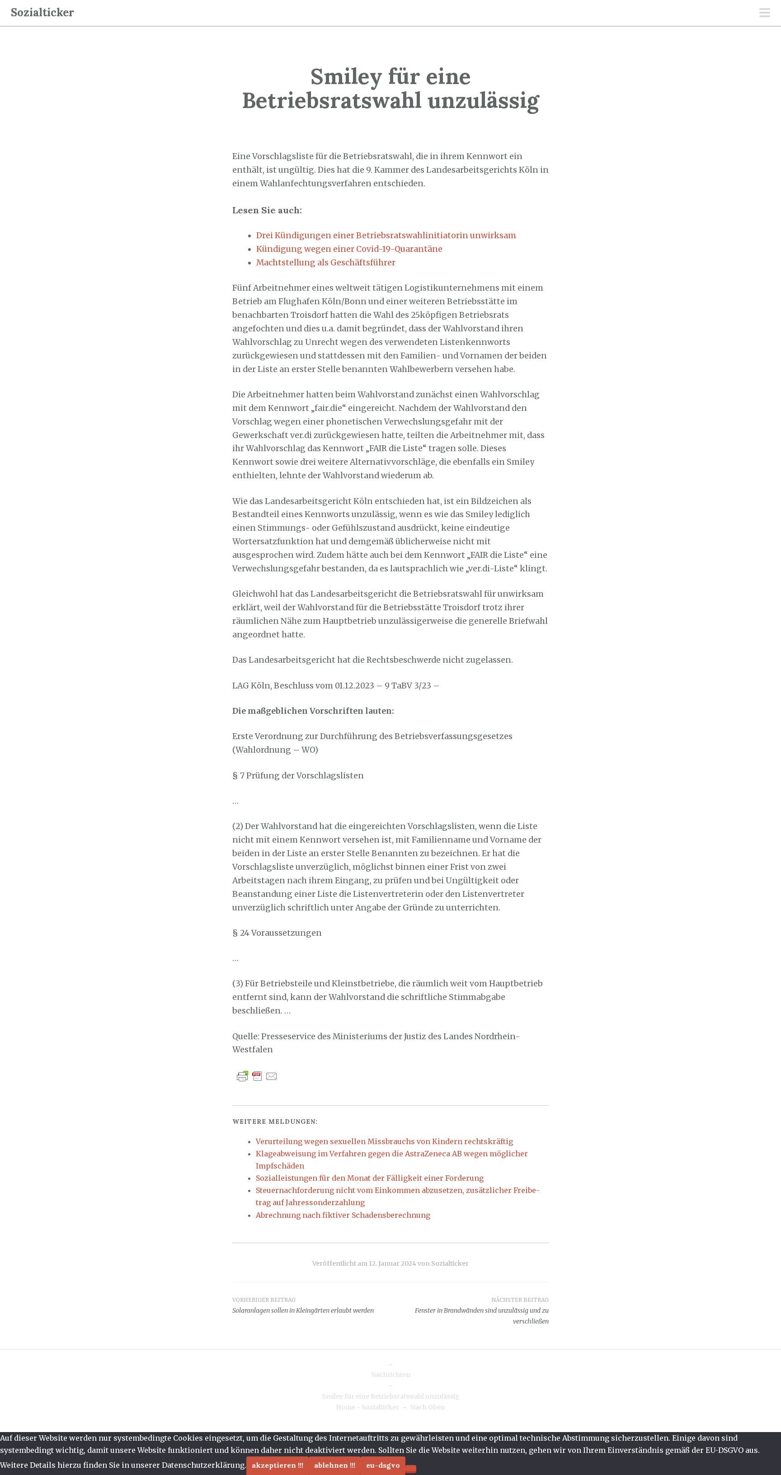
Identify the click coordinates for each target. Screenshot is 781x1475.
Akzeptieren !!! (277, 1465)
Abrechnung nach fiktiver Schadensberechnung (343, 1215)
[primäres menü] (764, 13)
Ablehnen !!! (334, 1465)
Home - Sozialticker (367, 1407)
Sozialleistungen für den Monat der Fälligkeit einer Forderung (370, 1178)
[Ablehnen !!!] (410, 1468)
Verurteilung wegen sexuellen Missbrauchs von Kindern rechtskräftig (384, 1141)
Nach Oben (427, 1407)
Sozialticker (42, 12)
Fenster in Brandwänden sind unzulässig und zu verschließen (482, 1310)
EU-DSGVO (383, 1465)
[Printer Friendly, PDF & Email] (257, 1076)
